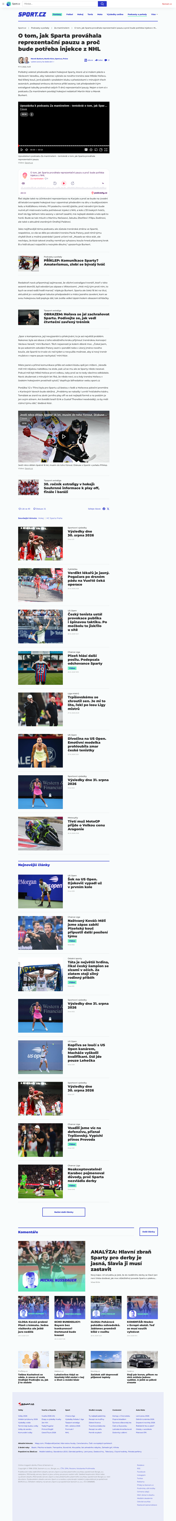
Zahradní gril (107, 1447)
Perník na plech (95, 1432)
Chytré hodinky (120, 1452)
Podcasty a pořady (137, 14)
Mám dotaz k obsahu (145, 1495)
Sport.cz (58, 59)
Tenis (90, 14)
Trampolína (57, 1447)
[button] (63, 127)
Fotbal (69, 14)
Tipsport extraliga (52, 311)
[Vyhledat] (102, 4)
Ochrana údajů (143, 1492)
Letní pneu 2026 (142, 1416)
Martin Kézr (49, 59)
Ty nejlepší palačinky (97, 1416)
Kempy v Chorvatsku (121, 1416)
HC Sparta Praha (54, 518)
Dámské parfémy (76, 1452)
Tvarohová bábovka (97, 1426)
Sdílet (100, 60)
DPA (66, 1468)
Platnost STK (141, 1432)
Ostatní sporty (75, 958)
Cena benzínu (82, 1443)
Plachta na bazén (45, 1447)
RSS (138, 1468)
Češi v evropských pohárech (100, 1443)
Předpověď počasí (52, 1443)
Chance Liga (74, 652)
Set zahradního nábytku (91, 1447)
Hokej (80, 14)
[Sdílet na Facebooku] (104, 508)
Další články (148, 1231)
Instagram (141, 1475)
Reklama (140, 1482)
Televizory (109, 1452)
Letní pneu (88, 1452)
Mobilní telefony (46, 1452)
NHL (67, 1432)
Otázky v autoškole (144, 1429)
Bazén (34, 1447)
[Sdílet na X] (108, 508)
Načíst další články (63, 1212)
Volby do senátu (24, 1429)
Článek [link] (23, 109)
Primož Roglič (47, 1429)
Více (153, 14)
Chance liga (70, 1416)
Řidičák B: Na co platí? (145, 1426)
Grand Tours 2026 (49, 1432)
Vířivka (116, 1447)
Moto (99, 14)
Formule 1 (69, 1429)
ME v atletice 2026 (72, 1426)
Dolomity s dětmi (119, 1432)
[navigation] (3, 4)
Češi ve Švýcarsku (119, 1426)
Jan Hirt (45, 1423)
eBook (90, 60)
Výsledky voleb (24, 1423)
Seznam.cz (167, 4)
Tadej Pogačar (47, 1426)
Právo (65, 59)
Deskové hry (99, 1452)
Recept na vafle (95, 1429)
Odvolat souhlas (143, 1502)
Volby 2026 (22, 1416)
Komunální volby (25, 1432)
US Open (72, 611)
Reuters (72, 1468)
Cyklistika (72, 569)
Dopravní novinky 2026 (145, 1423)
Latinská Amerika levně (122, 1429)
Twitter (140, 1478)
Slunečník (67, 1447)
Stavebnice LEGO (60, 1452)
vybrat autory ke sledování (42, 62)
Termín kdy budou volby (28, 1426)
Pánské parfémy (135, 1452)
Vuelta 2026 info (48, 1416)
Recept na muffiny (96, 1419)
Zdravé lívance (95, 1423)
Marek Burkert (37, 59)
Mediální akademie (144, 1498)
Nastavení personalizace (147, 1505)
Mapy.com (39, 1443)
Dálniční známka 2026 (145, 1419)
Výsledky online (115, 14)
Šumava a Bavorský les (121, 1423)
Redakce (140, 1465)
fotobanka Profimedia (86, 1468)
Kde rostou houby (68, 1443)
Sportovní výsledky (77, 528)
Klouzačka (76, 1447)
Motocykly (73, 818)
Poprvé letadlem (119, 1419)
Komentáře (28, 1232)
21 (108, 60)
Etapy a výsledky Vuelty (51, 1419)
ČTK (62, 1468)
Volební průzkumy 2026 (28, 1419)
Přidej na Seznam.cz (145, 1485)
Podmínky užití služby (146, 1488)
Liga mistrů (73, 693)
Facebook (141, 1472)
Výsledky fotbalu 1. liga (74, 1419)
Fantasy (57, 14)
